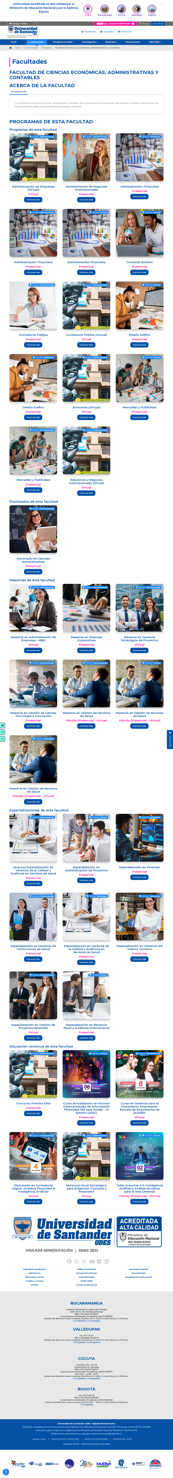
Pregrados (81, 1321)
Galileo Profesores (86, 1269)
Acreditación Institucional (138, 1277)
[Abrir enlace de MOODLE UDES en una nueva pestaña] (19, 1464)
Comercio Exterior (139, 262)
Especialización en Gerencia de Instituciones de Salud (33, 947)
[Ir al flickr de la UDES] (97, 1262)
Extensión (111, 42)
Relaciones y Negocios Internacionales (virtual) (86, 481)
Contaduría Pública (33, 334)
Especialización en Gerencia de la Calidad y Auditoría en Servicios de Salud (86, 949)
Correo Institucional (86, 1285)
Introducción (18, 91)
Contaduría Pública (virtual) (86, 334)
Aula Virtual (158, 23)
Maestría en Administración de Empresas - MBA (33, 638)
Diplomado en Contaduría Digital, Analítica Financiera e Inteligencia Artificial (33, 1188)
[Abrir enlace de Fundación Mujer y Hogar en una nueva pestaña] (70, 1464)
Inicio (14, 42)
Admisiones (35, 1273)
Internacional (132, 42)
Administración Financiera (139, 186)
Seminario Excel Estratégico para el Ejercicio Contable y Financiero (86, 1188)
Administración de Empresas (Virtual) (33, 188)
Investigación (89, 42)
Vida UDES (154, 42)
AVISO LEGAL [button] (39, 1439)
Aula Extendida (86, 1277)
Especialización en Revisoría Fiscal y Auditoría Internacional (86, 1026)
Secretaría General (138, 1269)
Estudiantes (90, 32)
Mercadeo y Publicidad (139, 407)
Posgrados (95, 1321)
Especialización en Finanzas (139, 867)
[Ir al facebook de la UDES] (67, 1262)
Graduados (108, 32)
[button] (6, 1472)
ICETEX (34, 1285)
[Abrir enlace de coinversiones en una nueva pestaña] (139, 1464)
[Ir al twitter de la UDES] (82, 1262)
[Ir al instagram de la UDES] (75, 1262)
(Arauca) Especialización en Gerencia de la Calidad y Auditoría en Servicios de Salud (33, 870)
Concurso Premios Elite (33, 1103)
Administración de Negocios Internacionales (86, 188)
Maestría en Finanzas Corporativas (86, 638)
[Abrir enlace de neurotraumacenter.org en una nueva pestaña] (105, 1464)
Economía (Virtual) (86, 407)
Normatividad (138, 1273)
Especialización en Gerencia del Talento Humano (140, 947)
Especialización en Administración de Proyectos (86, 869)
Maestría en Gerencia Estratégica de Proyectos (139, 638)
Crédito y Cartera (34, 1281)
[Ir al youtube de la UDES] (90, 1262)
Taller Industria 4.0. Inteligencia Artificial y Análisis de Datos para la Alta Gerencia (139, 1188)
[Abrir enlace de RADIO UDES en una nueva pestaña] (36, 1464)
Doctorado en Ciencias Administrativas (33, 560)
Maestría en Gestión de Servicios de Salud (86, 714)
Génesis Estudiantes (86, 1273)
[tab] (17, 92)
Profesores (126, 32)
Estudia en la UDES (62, 42)
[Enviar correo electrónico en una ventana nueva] (106, 1433)
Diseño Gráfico (139, 334)
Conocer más (33, 199)
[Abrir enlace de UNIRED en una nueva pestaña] (53, 1464)
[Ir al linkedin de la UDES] (105, 1262)
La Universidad (35, 42)
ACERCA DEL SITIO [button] (122, 1439)
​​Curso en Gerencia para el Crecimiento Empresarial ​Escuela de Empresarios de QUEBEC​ (139, 1108)
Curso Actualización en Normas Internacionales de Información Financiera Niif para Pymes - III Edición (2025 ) (86, 1108)
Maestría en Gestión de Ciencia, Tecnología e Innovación (33, 714)
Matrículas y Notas (34, 1277)
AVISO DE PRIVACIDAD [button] (96, 1439)
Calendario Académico (34, 1269)
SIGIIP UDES (87, 1281)
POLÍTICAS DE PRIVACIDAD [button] (65, 1439)
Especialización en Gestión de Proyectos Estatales (33, 1026)
